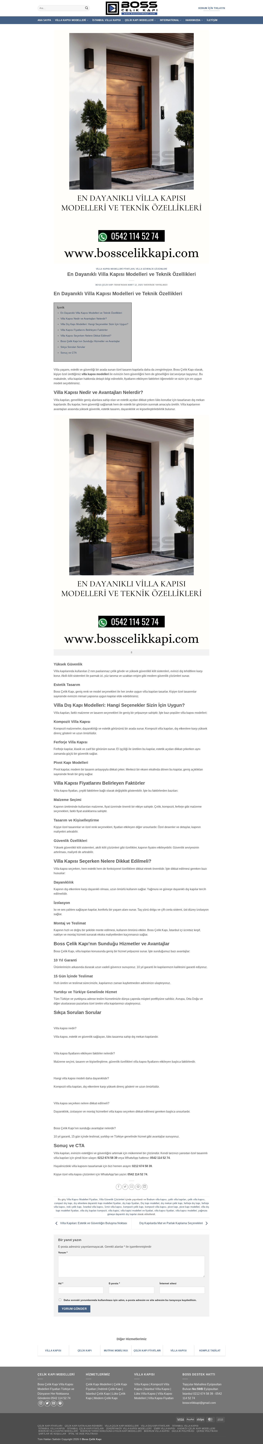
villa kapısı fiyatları (164, 1210)
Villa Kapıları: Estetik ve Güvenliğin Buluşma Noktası (93, 1223)
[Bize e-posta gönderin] (54, 1403)
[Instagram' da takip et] (41, 1403)
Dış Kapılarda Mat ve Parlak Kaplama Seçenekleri (171, 1223)
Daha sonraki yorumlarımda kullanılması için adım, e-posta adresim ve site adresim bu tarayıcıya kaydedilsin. (130, 1300)
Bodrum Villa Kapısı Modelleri (58, 1431)
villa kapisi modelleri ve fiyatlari (137, 1210)
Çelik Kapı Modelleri (139, 20)
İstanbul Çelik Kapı (98, 1393)
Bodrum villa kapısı (157, 1199)
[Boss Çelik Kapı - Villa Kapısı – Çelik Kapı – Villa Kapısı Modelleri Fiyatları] (131, 8)
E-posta (114, 1283)
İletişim (212, 20)
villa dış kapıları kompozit (93, 1210)
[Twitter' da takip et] (47, 1403)
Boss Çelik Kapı (104, 285)
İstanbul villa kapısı (93, 1206)
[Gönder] (87, 8)
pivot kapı (173, 1206)
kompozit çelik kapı (133, 1206)
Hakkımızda (193, 20)
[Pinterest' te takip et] (60, 1403)
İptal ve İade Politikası (83, 1434)
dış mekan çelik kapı (171, 1203)
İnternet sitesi (168, 1283)
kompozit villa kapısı (155, 1206)
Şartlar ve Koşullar (52, 1434)
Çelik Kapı (95, 1439)
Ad (60, 1283)
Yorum (62, 1252)
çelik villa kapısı (196, 1199)
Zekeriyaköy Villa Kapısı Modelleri (128, 1428)
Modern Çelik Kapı (106, 1398)
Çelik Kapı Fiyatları (50, 1426)
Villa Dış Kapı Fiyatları (155, 1426)
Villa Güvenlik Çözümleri (151, 269)
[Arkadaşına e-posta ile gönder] (132, 1187)
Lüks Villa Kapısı (144, 1393)
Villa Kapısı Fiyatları (161, 1398)
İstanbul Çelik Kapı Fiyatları (85, 1428)
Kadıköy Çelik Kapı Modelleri (196, 1428)
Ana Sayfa (44, 20)
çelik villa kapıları (177, 1199)
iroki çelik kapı (74, 1206)
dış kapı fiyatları (130, 1203)
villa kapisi (113, 1210)
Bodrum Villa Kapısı (156, 1431)
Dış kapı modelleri (150, 1203)
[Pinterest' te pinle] (138, 1187)
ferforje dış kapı (192, 1203)
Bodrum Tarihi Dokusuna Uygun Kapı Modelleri (111, 1431)
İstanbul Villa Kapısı (106, 20)
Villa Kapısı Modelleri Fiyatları (115, 269)
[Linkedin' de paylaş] (145, 1187)
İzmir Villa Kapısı (164, 1428)
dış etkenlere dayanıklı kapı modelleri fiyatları (97, 1203)
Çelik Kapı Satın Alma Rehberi (84, 1426)
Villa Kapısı (141, 1384)
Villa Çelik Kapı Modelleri (122, 1426)
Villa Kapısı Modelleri (70, 20)
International (169, 20)
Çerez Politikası (207, 1431)
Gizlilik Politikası (183, 1431)
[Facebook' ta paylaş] (119, 1187)
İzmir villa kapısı (113, 1206)
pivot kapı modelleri (189, 1206)
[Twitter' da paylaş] (125, 1187)
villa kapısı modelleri (186, 1210)
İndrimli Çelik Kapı (109, 1389)
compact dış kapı (63, 1203)
